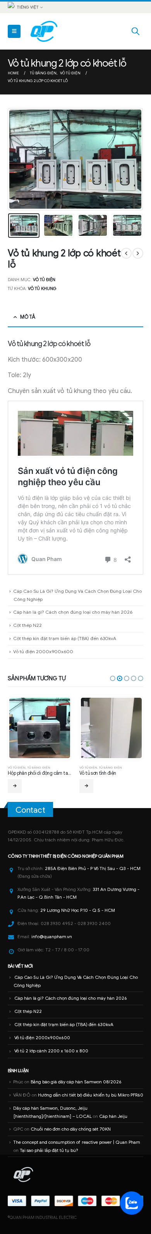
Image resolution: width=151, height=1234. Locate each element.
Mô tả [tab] (27, 317)
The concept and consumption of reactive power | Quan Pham (76, 1142)
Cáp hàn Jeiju (113, 1116)
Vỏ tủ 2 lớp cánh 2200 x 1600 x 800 (51, 1051)
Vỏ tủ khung (42, 288)
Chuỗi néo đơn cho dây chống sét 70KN (71, 1129)
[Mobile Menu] (14, 31)
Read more (15, 786)
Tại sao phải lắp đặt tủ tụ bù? (49, 1150)
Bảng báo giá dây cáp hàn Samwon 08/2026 (76, 1082)
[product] (39, 728)
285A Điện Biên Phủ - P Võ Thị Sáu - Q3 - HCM (93, 868)
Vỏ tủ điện (44, 279)
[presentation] (17, 159)
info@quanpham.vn (51, 936)
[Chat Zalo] (131, 1203)
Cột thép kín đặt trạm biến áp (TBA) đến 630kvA (64, 638)
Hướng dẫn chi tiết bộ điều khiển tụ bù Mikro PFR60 (90, 1095)
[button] (112, 678)
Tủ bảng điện (38, 767)
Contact (30, 810)
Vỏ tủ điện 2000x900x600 (43, 651)
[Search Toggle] (135, 31)
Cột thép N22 (27, 625)
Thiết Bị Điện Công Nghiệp (68, 856)
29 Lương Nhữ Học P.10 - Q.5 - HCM (77, 910)
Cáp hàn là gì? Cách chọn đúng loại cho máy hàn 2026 (72, 612)
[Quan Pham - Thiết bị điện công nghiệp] (44, 31)
